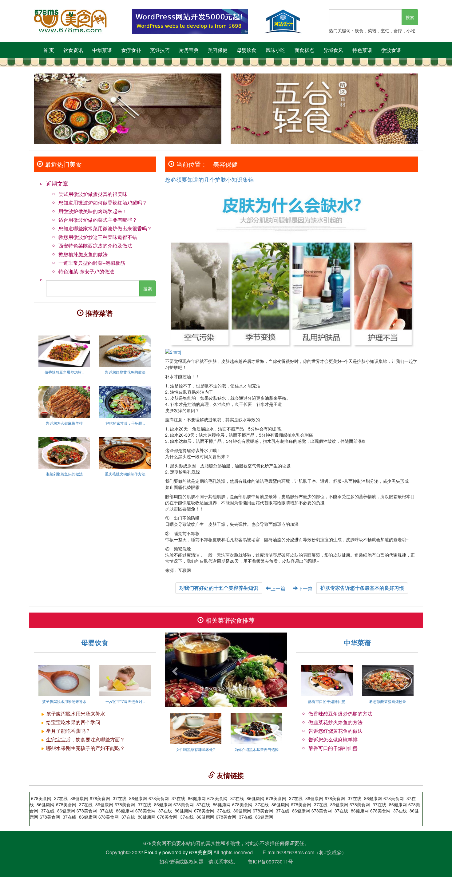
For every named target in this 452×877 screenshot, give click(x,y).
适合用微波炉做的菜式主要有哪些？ (97, 219)
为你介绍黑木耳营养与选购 (256, 749)
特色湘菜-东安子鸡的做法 (86, 271)
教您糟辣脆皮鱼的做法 (83, 254)
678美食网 (321, 811)
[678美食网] (78, 21)
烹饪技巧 (160, 50)
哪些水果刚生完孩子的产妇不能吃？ (85, 748)
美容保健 (218, 50)
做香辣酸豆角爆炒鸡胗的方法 (340, 713)
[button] (174, 670)
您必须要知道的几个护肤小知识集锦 (209, 179)
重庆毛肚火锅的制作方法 (125, 473)
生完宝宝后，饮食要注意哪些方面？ (85, 739)
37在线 (282, 811)
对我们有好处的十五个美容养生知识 (218, 587)
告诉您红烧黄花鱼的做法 (125, 372)
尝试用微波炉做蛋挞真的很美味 (92, 193)
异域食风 (333, 50)
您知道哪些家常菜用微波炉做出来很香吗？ (105, 228)
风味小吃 (275, 50)
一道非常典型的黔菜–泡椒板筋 (91, 262)
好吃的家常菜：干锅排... (125, 423)
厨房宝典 (189, 50)
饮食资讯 (73, 50)
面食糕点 (304, 50)
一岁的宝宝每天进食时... (125, 701)
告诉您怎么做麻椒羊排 (64, 423)
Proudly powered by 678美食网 (178, 852)
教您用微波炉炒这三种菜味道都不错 (97, 236)
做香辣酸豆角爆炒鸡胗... (64, 372)
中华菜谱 (102, 50)
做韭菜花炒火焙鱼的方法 (335, 722)
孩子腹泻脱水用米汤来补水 (64, 701)
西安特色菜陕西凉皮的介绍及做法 (95, 245)
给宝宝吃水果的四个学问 (73, 722)
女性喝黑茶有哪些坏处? (195, 749)
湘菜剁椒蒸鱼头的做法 (64, 473)
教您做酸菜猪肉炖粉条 (387, 701)
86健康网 (301, 811)
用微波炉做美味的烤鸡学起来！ (92, 211)
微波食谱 (391, 50)
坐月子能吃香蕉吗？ (68, 730)
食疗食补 (131, 50)
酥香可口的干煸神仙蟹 (326, 701)
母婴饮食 (246, 50)
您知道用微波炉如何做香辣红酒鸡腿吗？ (102, 202)
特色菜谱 (362, 50)
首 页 (48, 50)
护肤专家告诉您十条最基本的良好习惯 (362, 587)
